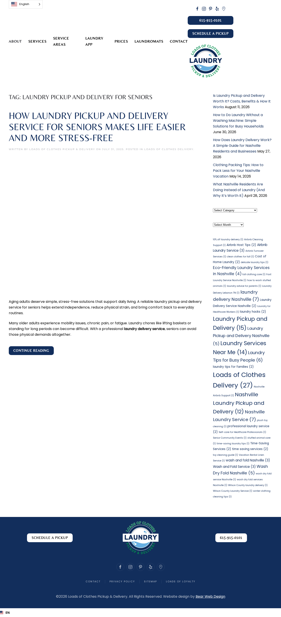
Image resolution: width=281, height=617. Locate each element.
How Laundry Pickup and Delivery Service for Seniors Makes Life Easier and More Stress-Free (97, 126)
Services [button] (37, 41)
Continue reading (31, 350)
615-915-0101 (210, 20)
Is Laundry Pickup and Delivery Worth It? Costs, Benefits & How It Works (242, 101)
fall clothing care (253, 274)
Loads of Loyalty (180, 581)
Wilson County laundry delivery (248, 485)
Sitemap (150, 581)
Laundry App (94, 41)
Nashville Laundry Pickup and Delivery (238, 403)
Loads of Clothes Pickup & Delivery (62, 149)
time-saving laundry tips (233, 443)
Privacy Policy (122, 581)
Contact (179, 41)
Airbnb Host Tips (241, 245)
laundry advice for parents (244, 286)
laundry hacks (253, 312)
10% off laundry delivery (228, 239)
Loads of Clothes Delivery (168, 149)
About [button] (15, 41)
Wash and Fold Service (234, 466)
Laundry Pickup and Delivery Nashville (241, 336)
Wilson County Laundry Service (232, 491)
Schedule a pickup (50, 538)
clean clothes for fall (240, 256)
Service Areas (61, 41)
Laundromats (149, 41)
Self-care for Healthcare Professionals (242, 432)
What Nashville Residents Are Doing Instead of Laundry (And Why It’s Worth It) (239, 190)
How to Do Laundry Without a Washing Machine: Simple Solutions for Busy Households (238, 120)
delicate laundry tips (254, 262)
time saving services (250, 449)
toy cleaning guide (225, 455)
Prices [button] (121, 41)
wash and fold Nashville (248, 460)
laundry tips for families (233, 367)
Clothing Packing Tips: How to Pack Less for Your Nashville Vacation (238, 170)
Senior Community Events (230, 437)
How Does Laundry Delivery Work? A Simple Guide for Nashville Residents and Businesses (242, 145)
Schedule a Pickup (210, 33)
